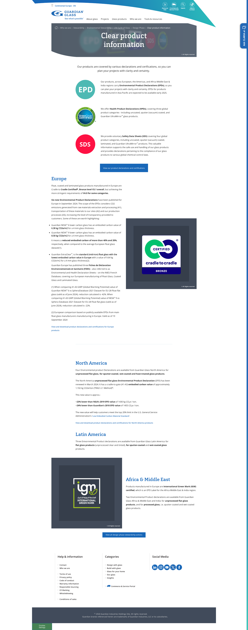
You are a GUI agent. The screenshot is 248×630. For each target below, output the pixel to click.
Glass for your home (116, 571)
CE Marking (64, 590)
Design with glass (114, 565)
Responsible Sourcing (69, 587)
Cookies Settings (42, 626)
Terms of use (65, 574)
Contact (63, 565)
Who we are (65, 568)
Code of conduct (67, 580)
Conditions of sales (68, 599)
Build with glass (114, 568)
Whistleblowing (66, 593)
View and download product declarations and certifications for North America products (114, 423)
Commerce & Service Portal (123, 586)
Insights (110, 578)
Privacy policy (66, 577)
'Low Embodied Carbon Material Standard (110, 416)
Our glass (111, 574)
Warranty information (69, 583)
